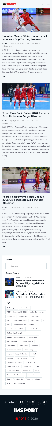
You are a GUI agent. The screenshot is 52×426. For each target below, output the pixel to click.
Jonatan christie (27, 341)
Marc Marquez (30, 350)
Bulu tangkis (35, 316)
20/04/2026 (15, 207)
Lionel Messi (23, 345)
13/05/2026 (14, 121)
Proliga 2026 (27, 366)
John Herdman (12, 341)
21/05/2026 (14, 44)
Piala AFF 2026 (31, 362)
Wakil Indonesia (19, 383)
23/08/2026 (28, 278)
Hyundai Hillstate (33, 329)
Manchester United (14, 350)
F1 (43, 320)
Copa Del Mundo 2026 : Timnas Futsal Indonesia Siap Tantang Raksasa (24, 37)
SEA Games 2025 (13, 371)
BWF (8, 320)
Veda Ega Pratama (33, 379)
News (4, 44)
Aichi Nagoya (12, 308)
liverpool (35, 345)
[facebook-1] (27, 402)
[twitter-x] (32, 402)
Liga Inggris (11, 345)
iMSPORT (20, 419)
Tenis (37, 371)
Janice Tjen (33, 337)
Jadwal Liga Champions (15, 333)
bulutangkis (23, 316)
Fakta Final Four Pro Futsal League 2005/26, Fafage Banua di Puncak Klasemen (23, 200)
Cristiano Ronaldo (20, 320)
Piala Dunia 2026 (13, 366)
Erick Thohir (35, 320)
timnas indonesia (34, 375)
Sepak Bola (27, 371)
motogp (10, 358)
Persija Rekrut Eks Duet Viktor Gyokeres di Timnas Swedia (31, 295)
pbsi (32, 358)
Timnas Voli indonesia (15, 379)
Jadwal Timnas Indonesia (16, 337)
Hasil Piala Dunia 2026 (15, 329)
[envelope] (21, 402)
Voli (8, 383)
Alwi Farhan (24, 308)
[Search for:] (26, 266)
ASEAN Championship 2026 (17, 312)
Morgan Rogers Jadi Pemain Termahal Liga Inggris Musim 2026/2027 (30, 283)
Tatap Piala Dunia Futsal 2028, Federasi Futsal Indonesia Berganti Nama (25, 114)
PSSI (37, 366)
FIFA (8, 324)
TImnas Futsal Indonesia (15, 375)
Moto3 (33, 354)
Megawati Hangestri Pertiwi (17, 354)
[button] (48, 3)
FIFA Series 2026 (20, 324)
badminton (11, 316)
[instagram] (38, 402)
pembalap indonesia (14, 362)
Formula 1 (33, 324)
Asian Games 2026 (37, 312)
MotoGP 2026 (22, 358)
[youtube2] (44, 402)
